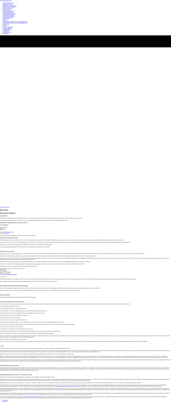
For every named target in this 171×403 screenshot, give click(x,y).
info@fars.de (6, 233)
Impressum (5, 401)
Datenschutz (5, 400)
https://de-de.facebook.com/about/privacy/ (34, 396)
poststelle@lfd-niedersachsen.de (10, 274)
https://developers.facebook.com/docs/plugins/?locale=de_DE (70, 386)
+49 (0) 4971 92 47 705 (9, 232)
